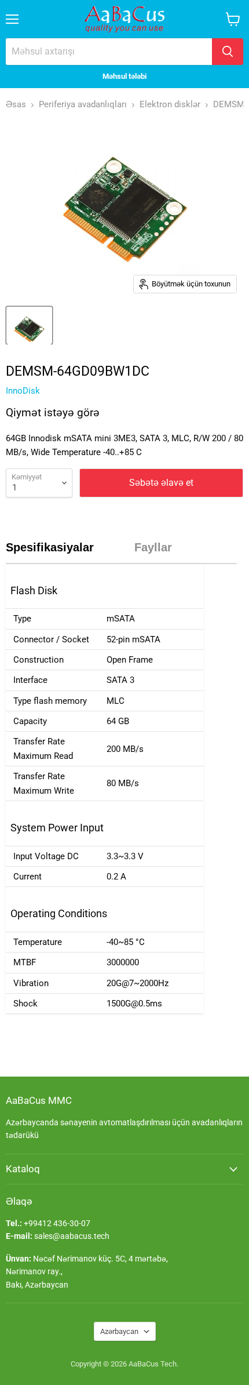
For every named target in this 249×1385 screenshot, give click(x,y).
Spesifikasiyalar (50, 547)
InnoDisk (23, 391)
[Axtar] (227, 51)
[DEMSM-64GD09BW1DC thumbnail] (29, 325)
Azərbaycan (119, 1331)
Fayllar (153, 547)
